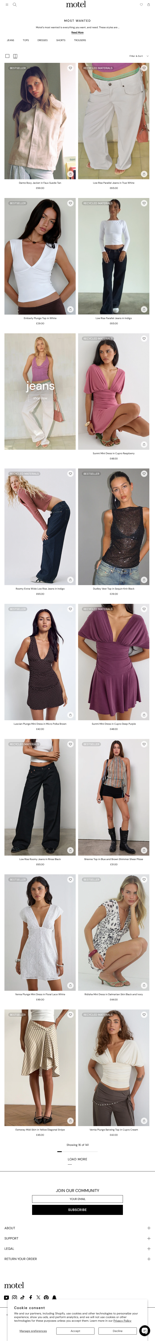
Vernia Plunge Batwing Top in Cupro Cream (114, 1129)
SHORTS (60, 40)
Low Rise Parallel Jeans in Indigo (114, 318)
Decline (118, 1331)
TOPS (26, 40)
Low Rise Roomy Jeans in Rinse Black (40, 859)
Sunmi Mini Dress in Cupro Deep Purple (114, 723)
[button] (70, 68)
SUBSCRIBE (77, 1210)
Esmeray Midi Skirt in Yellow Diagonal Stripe (40, 1129)
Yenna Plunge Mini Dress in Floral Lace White (40, 994)
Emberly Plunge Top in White (40, 318)
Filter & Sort (136, 56)
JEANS (10, 40)
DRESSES (43, 40)
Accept (75, 1331)
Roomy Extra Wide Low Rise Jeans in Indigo (40, 588)
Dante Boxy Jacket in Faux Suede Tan (40, 182)
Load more (77, 1159)
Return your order (20, 1259)
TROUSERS (80, 40)
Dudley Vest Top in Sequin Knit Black (113, 588)
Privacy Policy (122, 1320)
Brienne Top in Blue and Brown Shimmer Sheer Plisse (113, 859)
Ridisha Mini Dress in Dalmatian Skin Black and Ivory (114, 994)
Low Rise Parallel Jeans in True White (113, 182)
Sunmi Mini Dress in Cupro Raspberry (114, 453)
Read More (77, 32)
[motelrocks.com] (76, 4)
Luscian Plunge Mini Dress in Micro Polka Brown (40, 723)
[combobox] (14, 4)
